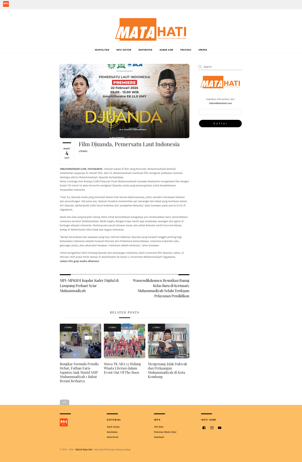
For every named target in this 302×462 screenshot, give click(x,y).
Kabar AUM (166, 50)
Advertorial (112, 437)
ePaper (203, 50)
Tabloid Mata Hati (83, 449)
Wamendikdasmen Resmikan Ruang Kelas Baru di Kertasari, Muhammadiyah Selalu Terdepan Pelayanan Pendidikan (161, 288)
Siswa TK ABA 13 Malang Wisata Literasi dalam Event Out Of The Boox (122, 368)
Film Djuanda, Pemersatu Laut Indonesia (129, 144)
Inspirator (145, 50)
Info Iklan (158, 427)
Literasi (83, 151)
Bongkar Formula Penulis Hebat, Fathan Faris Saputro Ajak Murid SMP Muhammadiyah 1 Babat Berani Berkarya (79, 372)
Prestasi (185, 50)
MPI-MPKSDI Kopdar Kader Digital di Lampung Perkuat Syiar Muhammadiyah (89, 285)
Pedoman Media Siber (165, 432)
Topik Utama (113, 427)
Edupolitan (102, 50)
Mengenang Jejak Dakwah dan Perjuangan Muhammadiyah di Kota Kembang (167, 370)
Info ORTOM (123, 50)
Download (159, 437)
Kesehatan (112, 432)
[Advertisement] (220, 155)
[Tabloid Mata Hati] (151, 38)
